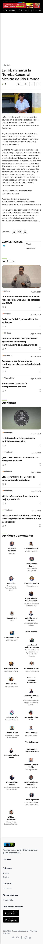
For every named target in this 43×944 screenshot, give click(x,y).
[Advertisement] (21, 36)
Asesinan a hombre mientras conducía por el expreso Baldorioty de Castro (21, 364)
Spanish (6, 873)
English (6, 877)
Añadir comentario (30, 244)
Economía (37, 10)
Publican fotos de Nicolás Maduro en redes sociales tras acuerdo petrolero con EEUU (21, 299)
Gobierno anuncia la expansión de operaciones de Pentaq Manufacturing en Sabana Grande (19, 341)
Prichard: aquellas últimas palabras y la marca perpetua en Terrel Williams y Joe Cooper (21, 518)
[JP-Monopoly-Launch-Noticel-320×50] (21, 5)
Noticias (24, 10)
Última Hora (10, 10)
